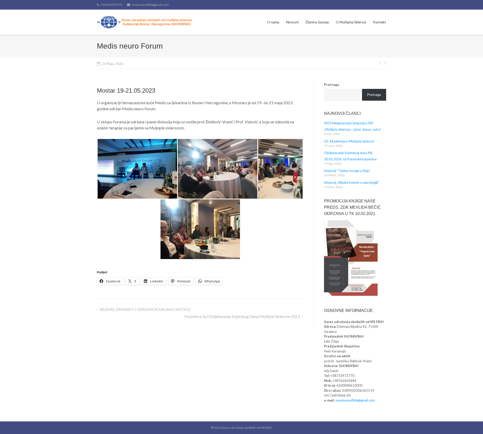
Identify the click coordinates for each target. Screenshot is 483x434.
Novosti (292, 22)
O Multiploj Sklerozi (351, 22)
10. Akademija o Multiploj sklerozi (349, 141)
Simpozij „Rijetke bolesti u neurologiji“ (351, 182)
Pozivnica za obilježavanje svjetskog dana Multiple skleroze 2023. (242, 316)
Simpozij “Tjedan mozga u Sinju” (347, 171)
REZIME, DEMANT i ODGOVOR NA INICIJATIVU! (145, 309)
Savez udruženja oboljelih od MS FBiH (247, 427)
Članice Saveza (317, 22)
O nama (273, 22)
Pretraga (331, 84)
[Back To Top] (470, 422)
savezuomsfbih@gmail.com (150, 5)
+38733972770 (111, 5)
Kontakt (379, 22)
